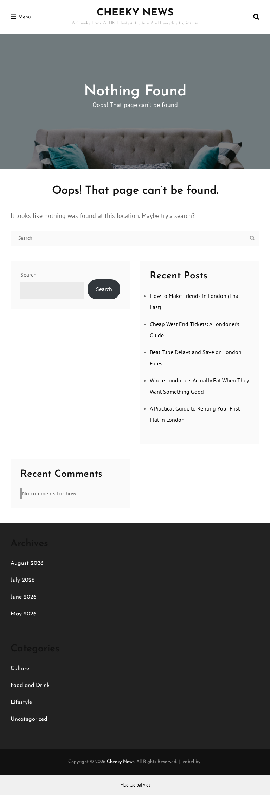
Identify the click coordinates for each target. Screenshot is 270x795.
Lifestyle (21, 702)
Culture (20, 668)
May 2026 (24, 614)
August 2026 (27, 563)
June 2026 (24, 597)
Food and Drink (30, 685)
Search (28, 274)
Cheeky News (135, 13)
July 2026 (23, 580)
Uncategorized (29, 719)
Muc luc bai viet (135, 785)
